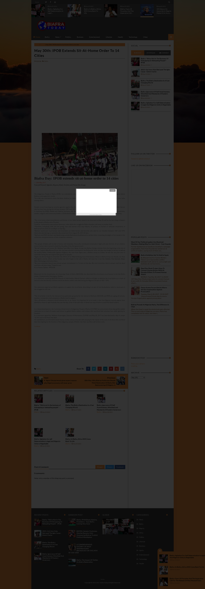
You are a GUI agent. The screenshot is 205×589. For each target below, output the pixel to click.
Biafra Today (99, 214)
